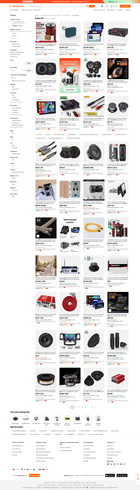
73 (91, 407)
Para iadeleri (86, 455)
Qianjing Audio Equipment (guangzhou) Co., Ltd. (94, 173)
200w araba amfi (72, 430)
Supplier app (67, 475)
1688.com (53, 482)
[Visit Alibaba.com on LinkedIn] (111, 464)
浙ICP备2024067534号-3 (111, 487)
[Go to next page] (94, 407)
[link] (138, 475)
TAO (83, 482)
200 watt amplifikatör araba (100, 430)
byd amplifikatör (72, 134)
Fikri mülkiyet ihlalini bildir (89, 458)
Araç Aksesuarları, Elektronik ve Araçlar (50, 15)
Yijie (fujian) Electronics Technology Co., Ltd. (46, 286)
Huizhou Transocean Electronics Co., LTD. (69, 323)
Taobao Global (76, 482)
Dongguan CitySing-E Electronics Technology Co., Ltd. (117, 173)
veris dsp (40, 134)
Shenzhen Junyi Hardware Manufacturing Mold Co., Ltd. (46, 209)
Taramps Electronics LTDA (114, 284)
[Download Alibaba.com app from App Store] (110, 475)
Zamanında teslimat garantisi (43, 452)
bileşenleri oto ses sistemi (57, 430)
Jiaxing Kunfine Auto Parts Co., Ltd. (92, 53)
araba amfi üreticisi (85, 430)
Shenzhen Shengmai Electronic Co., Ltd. (117, 91)
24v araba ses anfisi (59, 134)
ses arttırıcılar (43, 430)
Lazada (70, 482)
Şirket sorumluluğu (17, 452)
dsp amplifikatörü (70, 434)
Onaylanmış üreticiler (65, 447)
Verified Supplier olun (112, 455)
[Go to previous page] (69, 407)
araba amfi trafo (41, 138)
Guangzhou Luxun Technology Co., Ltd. (45, 174)
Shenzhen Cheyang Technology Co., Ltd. (45, 127)
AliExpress (47, 482)
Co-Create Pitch (16, 448)
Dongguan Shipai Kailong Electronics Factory (94, 125)
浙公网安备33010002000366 (96, 487)
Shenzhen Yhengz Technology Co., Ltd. (45, 321)
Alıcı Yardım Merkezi (88, 445)
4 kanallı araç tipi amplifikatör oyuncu (89, 134)
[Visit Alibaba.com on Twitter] (115, 464)
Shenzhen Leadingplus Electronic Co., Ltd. (70, 53)
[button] (87, 6)
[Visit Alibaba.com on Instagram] (118, 464)
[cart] (107, 6)
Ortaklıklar (109, 458)
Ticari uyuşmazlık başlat (89, 452)
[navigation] (21, 211)
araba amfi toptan (34, 434)
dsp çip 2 (48, 134)
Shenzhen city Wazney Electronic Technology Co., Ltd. (70, 128)
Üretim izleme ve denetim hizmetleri (45, 458)
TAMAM (28, 63)
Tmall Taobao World (62, 482)
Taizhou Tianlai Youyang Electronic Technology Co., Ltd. (70, 211)
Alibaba (36, 15)
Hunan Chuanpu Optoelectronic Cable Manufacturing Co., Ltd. (46, 53)
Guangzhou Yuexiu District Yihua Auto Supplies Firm (46, 89)
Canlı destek (86, 448)
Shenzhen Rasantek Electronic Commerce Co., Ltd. (94, 246)
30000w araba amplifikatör (74, 138)
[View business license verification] (84, 487)
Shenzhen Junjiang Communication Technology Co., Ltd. (117, 53)
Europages (93, 482)
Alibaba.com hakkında (18, 442)
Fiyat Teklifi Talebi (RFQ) (66, 450)
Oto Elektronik (66, 15)
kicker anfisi (81, 434)
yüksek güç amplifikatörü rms (56, 138)
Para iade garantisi (40, 448)
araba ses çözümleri (107, 134)
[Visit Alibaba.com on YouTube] (121, 464)
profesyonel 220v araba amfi (19, 430)
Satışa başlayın (110, 448)
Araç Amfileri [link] (75, 15)
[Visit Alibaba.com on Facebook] (108, 464)
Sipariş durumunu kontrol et (114, 452)
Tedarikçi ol (110, 445)
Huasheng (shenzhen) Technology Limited (117, 128)
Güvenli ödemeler (40, 445)
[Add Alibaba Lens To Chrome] (34, 475)
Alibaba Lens (21, 475)
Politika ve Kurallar (40, 461)
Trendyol (87, 482)
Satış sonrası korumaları (42, 455)
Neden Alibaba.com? (17, 445)
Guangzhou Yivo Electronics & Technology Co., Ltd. (46, 249)
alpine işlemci (58, 434)
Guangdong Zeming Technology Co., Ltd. (93, 89)
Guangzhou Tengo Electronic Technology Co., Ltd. (117, 249)
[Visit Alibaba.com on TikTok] (124, 464)
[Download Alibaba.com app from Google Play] (122, 475)
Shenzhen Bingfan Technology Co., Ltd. (117, 211)
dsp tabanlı (33, 430)
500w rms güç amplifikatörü (19, 434)
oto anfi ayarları (47, 434)
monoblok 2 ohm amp (121, 134)
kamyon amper (115, 430)
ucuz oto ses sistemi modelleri (96, 434)
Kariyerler (14, 455)
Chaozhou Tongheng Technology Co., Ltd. (69, 286)
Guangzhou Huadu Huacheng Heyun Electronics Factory (94, 286)
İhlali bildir (85, 461)
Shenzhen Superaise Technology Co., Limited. (94, 212)
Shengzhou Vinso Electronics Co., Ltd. (69, 173)
